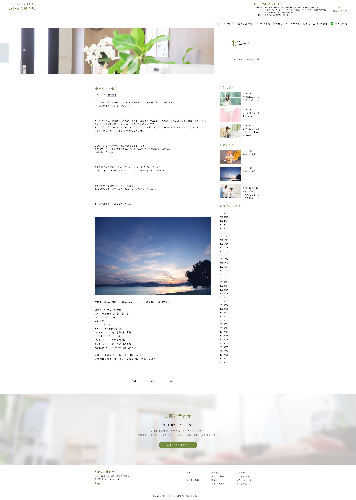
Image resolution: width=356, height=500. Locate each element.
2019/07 (224, 347)
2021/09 (224, 247)
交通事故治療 (245, 23)
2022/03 (224, 224)
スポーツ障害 (262, 23)
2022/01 (224, 232)
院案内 (306, 23)
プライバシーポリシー (247, 480)
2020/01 (224, 324)
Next (172, 381)
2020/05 (224, 308)
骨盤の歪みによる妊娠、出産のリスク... (251, 100)
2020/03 (224, 316)
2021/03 (224, 270)
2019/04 (224, 358)
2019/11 (224, 331)
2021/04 (224, 266)
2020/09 (224, 293)
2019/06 (224, 351)
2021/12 (224, 236)
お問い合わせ (320, 23)
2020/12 (224, 282)
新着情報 (112, 94)
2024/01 (224, 213)
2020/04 (224, 312)
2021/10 (224, 243)
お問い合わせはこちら (178, 445)
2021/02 (224, 274)
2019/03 (224, 362)
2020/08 (224, 297)
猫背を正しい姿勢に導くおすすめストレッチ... (251, 132)
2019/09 (224, 339)
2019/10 (224, 335)
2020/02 (224, 320)
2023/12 (224, 216)
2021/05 (224, 262)
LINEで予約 (340, 23)
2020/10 (224, 289)
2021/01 (224, 278)
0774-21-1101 (112, 479)
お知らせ (243, 59)
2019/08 (224, 343)
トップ (216, 23)
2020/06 (224, 305)
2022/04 (224, 220)
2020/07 (224, 301)
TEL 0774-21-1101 (178, 425)
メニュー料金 (292, 23)
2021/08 (224, 251)
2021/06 (224, 259)
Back (134, 381)
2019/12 (224, 328)
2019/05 (224, 354)
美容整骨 (278, 23)
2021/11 (224, 239)
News (153, 381)
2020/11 (224, 285)
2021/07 (224, 255)
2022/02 (224, 228)
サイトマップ (242, 476)
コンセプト (229, 23)
